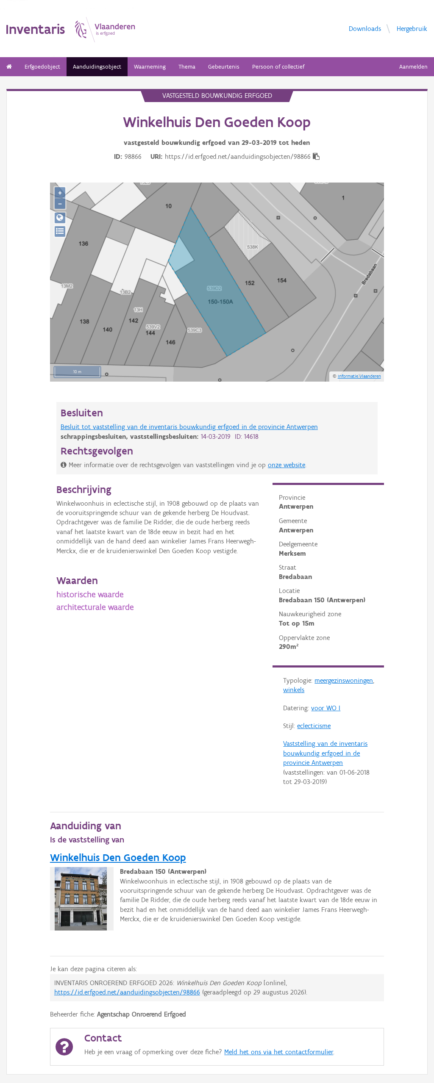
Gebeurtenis (223, 66)
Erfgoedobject (42, 66)
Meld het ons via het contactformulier (278, 1052)
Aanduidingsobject (97, 66)
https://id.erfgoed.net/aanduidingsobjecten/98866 (127, 992)
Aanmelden (413, 66)
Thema (186, 66)
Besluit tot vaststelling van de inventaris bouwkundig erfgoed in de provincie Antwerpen (189, 427)
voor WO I (325, 708)
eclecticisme (314, 726)
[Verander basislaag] (60, 231)
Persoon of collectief (278, 66)
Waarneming (150, 66)
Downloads (365, 28)
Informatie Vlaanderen (359, 376)
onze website (286, 465)
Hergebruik (412, 28)
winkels (293, 690)
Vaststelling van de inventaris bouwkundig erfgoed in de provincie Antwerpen (325, 753)
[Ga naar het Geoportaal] (60, 218)
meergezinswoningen (343, 680)
